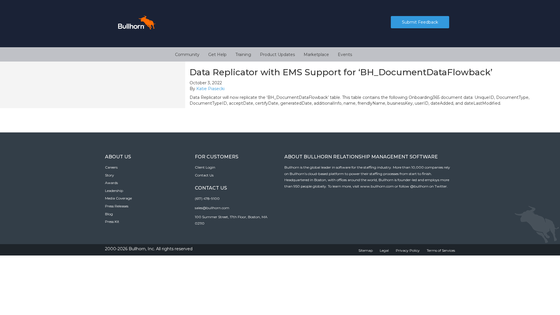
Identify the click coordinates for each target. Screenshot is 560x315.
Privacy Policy (408, 250)
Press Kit (112, 221)
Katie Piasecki (210, 88)
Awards (111, 183)
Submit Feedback (420, 22)
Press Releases (116, 206)
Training (243, 54)
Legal (384, 250)
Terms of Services (441, 250)
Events (345, 54)
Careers (111, 167)
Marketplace (316, 54)
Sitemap (365, 250)
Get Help (217, 54)
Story (109, 175)
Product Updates (277, 54)
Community (187, 54)
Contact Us (204, 175)
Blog (109, 214)
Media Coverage (118, 198)
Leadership (114, 190)
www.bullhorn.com (377, 186)
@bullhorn (419, 186)
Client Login (205, 167)
